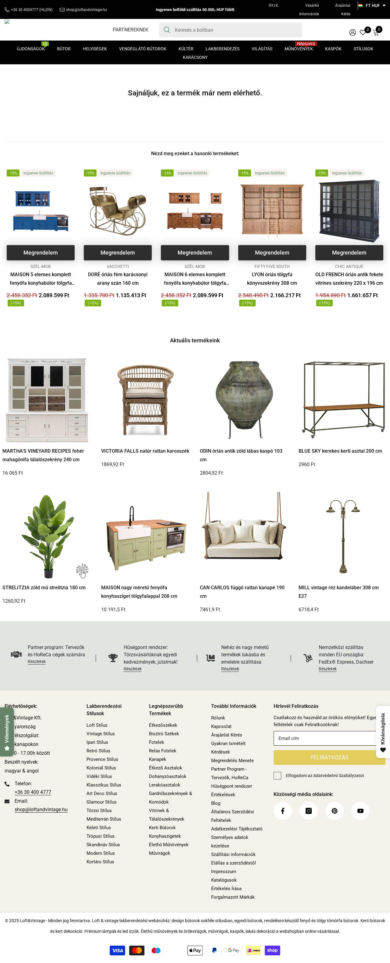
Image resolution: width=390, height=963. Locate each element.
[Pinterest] (334, 811)
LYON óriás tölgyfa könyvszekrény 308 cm (272, 279)
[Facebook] (283, 811)
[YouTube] (360, 811)
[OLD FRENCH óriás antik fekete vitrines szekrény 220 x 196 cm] (349, 211)
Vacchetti (118, 266)
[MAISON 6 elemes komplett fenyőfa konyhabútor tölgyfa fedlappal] (195, 211)
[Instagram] (309, 811)
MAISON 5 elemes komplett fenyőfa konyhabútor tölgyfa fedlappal (41, 279)
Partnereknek (130, 30)
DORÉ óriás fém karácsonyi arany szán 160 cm (117, 279)
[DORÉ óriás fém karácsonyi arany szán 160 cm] (118, 211)
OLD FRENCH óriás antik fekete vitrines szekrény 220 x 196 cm (349, 279)
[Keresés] (230, 30)
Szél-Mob (40, 266)
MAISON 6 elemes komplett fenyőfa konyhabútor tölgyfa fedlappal (195, 279)
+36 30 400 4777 (33, 792)
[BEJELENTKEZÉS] (352, 32)
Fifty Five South (272, 266)
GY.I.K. (274, 5)
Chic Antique (349, 266)
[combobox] (236, 30)
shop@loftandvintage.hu (86, 10)
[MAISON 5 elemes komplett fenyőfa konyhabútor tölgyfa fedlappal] (41, 211)
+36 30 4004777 (24, 10)
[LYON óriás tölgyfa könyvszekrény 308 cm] (272, 211)
